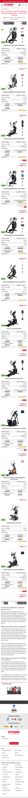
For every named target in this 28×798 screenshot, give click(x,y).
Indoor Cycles (5, 774)
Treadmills (4, 767)
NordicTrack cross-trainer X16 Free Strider (14, 428)
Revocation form (5, 757)
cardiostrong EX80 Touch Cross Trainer (14, 188)
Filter (24, 23)
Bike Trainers (18, 779)
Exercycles (4, 779)
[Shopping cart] (26, 5)
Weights (17, 774)
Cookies (3, 752)
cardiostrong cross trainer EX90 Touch (14, 45)
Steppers (4, 781)
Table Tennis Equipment (7, 772)
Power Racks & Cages (19, 781)
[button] (24, 603)
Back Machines (5, 788)
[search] (22, 5)
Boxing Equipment (6, 777)
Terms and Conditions (6, 750)
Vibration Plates (18, 790)
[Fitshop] (9, 5)
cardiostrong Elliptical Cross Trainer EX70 (14, 282)
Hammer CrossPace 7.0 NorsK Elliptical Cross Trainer (14, 478)
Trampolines (17, 769)
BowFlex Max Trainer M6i (14, 523)
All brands (4, 794)
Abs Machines (18, 784)
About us (17, 752)
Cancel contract (14, 743)
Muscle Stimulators (6, 790)
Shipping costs (5, 755)
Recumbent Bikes (19, 777)
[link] (8, 719)
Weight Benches (18, 772)
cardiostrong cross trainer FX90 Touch (14, 138)
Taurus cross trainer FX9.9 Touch (14, 378)
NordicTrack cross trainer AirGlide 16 (14, 569)
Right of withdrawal (19, 755)
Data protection (18, 750)
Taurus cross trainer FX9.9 (14, 328)
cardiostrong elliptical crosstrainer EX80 (14, 92)
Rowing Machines (19, 767)
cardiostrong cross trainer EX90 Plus (14, 235)
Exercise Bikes (18, 764)
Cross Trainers (5, 9)
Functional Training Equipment (6, 785)
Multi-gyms (4, 769)
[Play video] (14, 691)
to (5, 738)
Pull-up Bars (17, 788)
